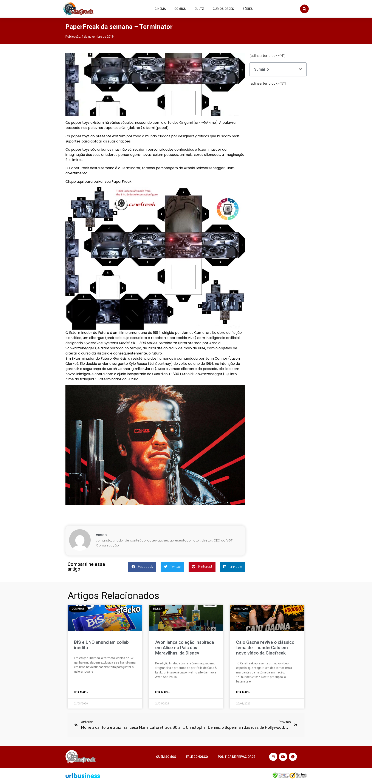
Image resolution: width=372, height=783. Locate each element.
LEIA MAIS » (81, 692)
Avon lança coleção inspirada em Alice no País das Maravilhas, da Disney (184, 648)
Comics (180, 9)
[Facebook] (293, 757)
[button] (304, 9)
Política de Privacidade (236, 756)
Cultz (199, 9)
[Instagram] (273, 757)
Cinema (160, 9)
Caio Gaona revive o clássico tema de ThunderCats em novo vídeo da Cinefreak (265, 648)
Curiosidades (223, 9)
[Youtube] (283, 757)
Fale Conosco (197, 756)
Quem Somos (166, 756)
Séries (248, 9)
